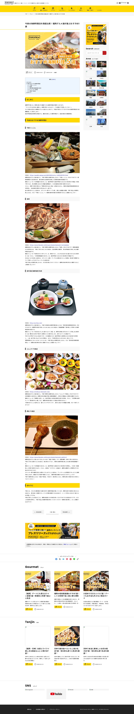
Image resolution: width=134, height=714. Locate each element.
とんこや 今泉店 (33, 89)
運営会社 (29, 709)
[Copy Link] (77, 559)
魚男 (30, 86)
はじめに (28, 82)
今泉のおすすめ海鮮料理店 (33, 83)
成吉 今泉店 (32, 91)
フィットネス (72, 10)
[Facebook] (56, 559)
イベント (53, 10)
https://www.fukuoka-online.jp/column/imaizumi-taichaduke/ (49, 245)
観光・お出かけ (43, 10)
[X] (60, 559)
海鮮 (55, 72)
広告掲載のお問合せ (40, 709)
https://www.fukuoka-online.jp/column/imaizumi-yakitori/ (48, 457)
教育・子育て (90, 10)
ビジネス (99, 10)
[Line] (74, 559)
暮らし (81, 10)
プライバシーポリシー (55, 709)
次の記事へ (66, 512)
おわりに (28, 92)
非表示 (53, 79)
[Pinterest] (70, 559)
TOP (26, 14)
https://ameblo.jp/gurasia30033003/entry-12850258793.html (49, 175)
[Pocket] (67, 559)
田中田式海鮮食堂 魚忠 (34, 88)
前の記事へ (39, 512)
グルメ (34, 10)
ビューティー (62, 10)
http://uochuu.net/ (36, 323)
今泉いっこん (32, 85)
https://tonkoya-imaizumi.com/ (40, 392)
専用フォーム (67, 544)
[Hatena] (63, 559)
